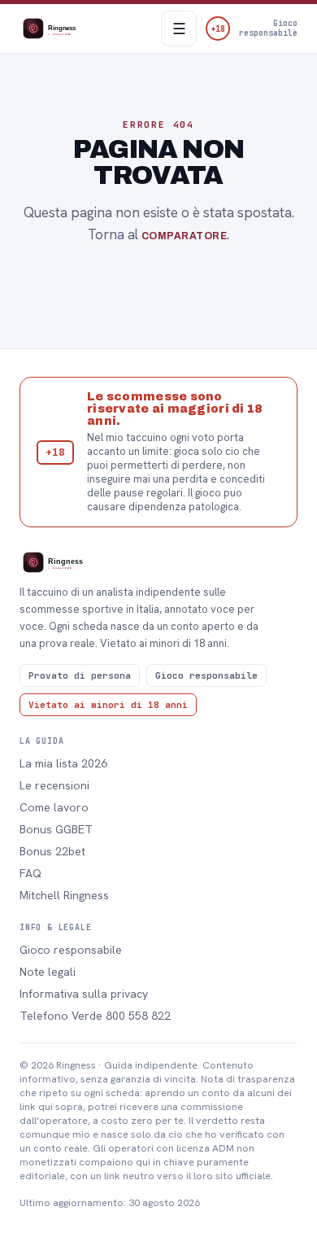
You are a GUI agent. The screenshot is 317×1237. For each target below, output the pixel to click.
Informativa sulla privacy (84, 993)
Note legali (48, 971)
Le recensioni (54, 785)
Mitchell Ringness (64, 895)
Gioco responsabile (71, 949)
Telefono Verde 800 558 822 (95, 1015)
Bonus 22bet (52, 851)
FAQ (30, 873)
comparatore (184, 236)
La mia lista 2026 (63, 763)
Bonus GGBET (56, 829)
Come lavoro (54, 807)
